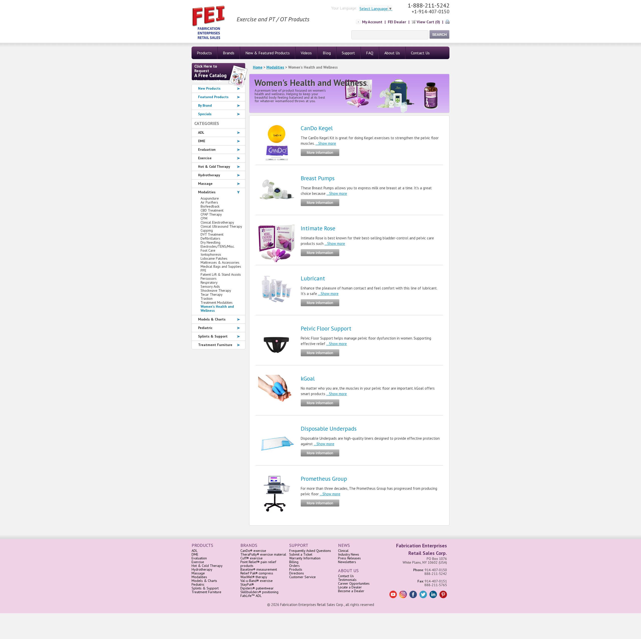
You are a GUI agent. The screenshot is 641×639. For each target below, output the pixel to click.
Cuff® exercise (251, 558)
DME (201, 141)
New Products (209, 88)
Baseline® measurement (258, 569)
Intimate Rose (318, 228)
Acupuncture (210, 198)
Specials (205, 114)
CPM (204, 218)
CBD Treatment (212, 210)
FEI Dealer (397, 21)
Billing (293, 562)
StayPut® (247, 584)
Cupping (207, 230)
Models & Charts (212, 319)
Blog (327, 52)
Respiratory (209, 282)
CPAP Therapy (211, 214)
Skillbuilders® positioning (259, 592)
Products (295, 569)
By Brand (205, 105)
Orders (294, 565)
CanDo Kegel (317, 128)
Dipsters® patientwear (257, 588)
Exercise (205, 158)
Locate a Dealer (350, 587)
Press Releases (349, 558)
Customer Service (302, 577)
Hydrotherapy (209, 175)
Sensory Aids (210, 286)
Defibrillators (210, 238)
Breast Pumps (318, 178)
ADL (201, 132)
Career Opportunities (354, 583)
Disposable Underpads (329, 428)
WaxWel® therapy (253, 577)
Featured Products (213, 97)
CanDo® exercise (253, 550)
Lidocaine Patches (214, 258)
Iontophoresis (211, 254)
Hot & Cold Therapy (214, 166)
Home (257, 67)
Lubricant (313, 278)
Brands (228, 52)
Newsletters (347, 562)
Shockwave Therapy (216, 290)
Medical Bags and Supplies (221, 266)
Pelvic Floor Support (326, 328)
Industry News (348, 554)
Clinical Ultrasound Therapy (221, 226)
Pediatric (205, 328)
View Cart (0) (428, 21)
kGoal (308, 378)
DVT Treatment (212, 234)
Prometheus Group (324, 478)
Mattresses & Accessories (220, 262)
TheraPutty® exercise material (263, 554)
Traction (207, 298)
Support (348, 52)
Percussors (209, 278)
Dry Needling (210, 242)
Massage (205, 183)
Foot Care (208, 250)
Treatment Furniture (215, 345)
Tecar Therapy (212, 294)
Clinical (343, 550)
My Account (372, 21)
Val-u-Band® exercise (256, 580)
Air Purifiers (209, 202)
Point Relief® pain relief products (258, 564)
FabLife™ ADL (251, 595)
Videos (306, 52)
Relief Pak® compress (256, 573)
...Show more (325, 143)
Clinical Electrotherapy (217, 222)
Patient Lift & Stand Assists (221, 274)
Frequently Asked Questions (310, 550)
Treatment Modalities (217, 302)
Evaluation (207, 149)
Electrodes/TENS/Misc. (218, 246)
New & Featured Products (267, 52)
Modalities (275, 67)
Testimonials (347, 579)
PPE (203, 270)
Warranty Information (304, 558)
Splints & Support (213, 336)
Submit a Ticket (300, 554)
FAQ (369, 52)
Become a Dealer (351, 591)
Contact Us (420, 52)
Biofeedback (210, 206)
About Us (392, 52)
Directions (296, 573)
